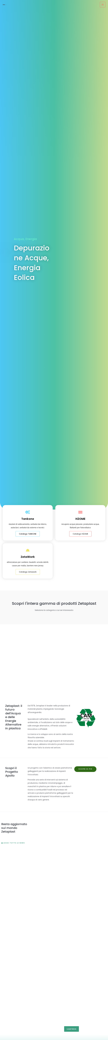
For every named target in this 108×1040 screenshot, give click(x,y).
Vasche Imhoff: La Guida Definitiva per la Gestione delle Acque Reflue (67, 1003)
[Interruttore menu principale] (102, 4)
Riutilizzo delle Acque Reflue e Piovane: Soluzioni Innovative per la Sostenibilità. (66, 864)
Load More (71, 1029)
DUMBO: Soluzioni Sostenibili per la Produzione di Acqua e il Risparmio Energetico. (70, 975)
